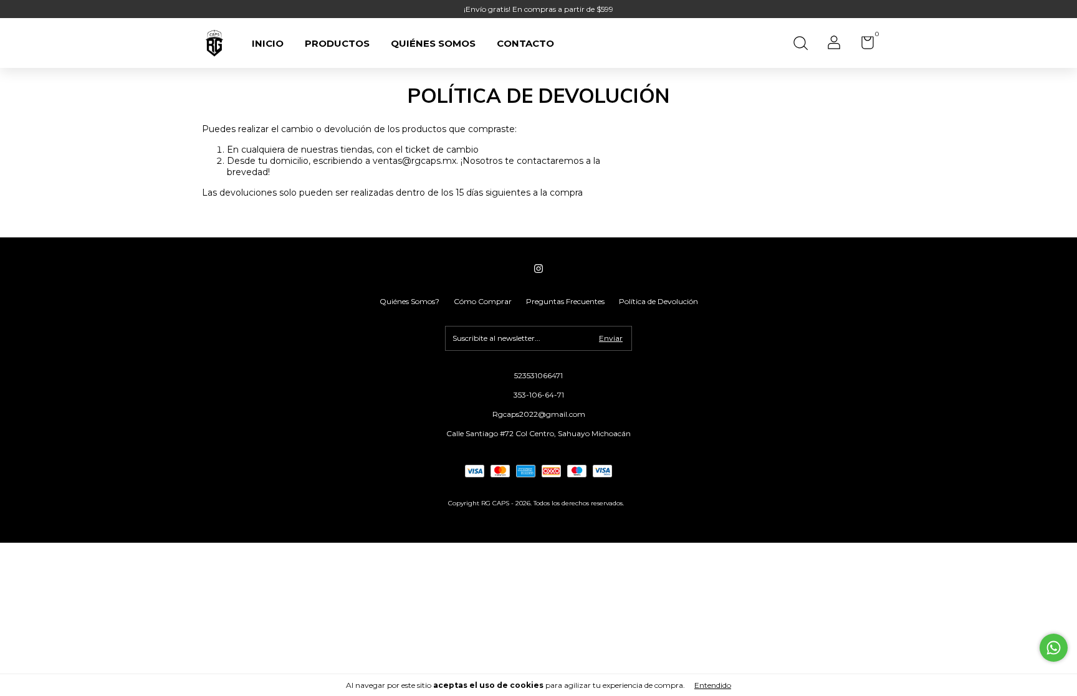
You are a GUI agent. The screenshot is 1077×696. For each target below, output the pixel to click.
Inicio (268, 43)
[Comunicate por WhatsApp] (1054, 648)
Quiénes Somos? (409, 301)
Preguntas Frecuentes (565, 301)
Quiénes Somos (433, 43)
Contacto (525, 43)
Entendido (712, 685)
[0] (863, 45)
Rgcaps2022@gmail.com (538, 414)
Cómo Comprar (483, 301)
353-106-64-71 (539, 394)
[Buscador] (800, 44)
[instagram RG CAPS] (538, 269)
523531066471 (538, 375)
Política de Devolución (658, 301)
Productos (337, 43)
